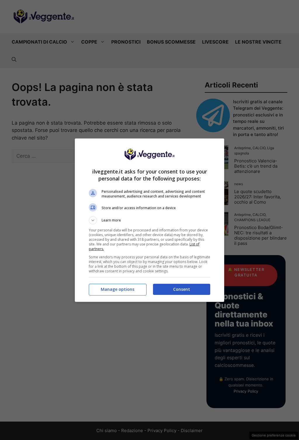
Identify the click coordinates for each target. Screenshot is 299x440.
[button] (149, 220)
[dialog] (149, 220)
